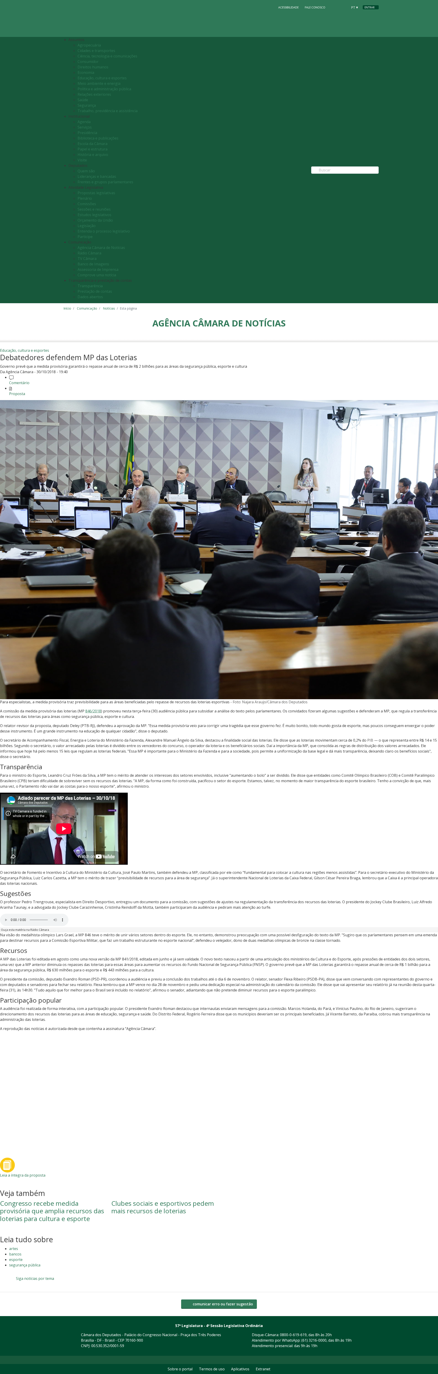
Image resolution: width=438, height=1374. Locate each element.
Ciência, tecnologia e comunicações (107, 56)
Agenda (84, 121)
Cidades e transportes (96, 50)
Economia (86, 72)
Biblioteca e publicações (98, 138)
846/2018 (93, 711)
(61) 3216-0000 (313, 1340)
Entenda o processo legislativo (104, 231)
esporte (16, 1259)
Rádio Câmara (89, 253)
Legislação (87, 225)
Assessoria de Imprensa (98, 269)
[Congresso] (334, 7)
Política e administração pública (104, 88)
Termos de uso (212, 1368)
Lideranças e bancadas (97, 176)
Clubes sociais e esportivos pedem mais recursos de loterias (162, 1207)
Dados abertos (90, 296)
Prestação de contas (95, 291)
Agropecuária (89, 45)
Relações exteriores (94, 94)
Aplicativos (240, 1368)
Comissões (87, 203)
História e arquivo (93, 154)
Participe (85, 236)
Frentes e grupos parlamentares (105, 181)
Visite (82, 160)
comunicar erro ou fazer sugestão (222, 1304)
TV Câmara (87, 258)
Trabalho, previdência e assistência (108, 110)
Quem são (86, 170)
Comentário (19, 382)
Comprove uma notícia (97, 274)
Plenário (85, 198)
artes (13, 1248)
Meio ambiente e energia (99, 83)
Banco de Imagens (93, 264)
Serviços (85, 127)
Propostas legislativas (96, 192)
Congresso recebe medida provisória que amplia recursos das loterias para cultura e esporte (52, 1211)
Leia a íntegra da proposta (22, 1175)
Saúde (83, 99)
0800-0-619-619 (293, 1334)
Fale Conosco (315, 7)
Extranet (263, 1368)
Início (67, 308)
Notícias (109, 308)
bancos (15, 1254)
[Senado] (343, 7)
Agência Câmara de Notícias (101, 247)
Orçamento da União (95, 220)
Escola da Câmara (92, 143)
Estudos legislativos (94, 214)
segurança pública (24, 1265)
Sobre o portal (180, 1368)
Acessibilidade (288, 7)
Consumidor (88, 61)
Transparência (90, 285)
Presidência (87, 132)
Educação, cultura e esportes (102, 77)
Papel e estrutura (92, 149)
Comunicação (87, 308)
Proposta (17, 393)
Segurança (87, 105)
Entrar (370, 7)
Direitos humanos (93, 67)
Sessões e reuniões (94, 209)
